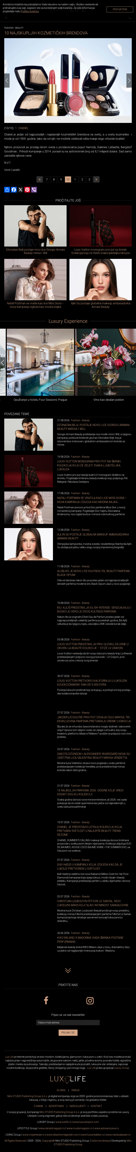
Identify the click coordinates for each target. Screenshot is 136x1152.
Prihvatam (120, 9)
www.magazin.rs (52, 1128)
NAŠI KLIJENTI (77, 1106)
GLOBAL (61, 1090)
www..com (86, 1122)
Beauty (19, 27)
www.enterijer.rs (34, 1134)
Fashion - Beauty (80, 420)
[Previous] (7, 80)
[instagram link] (90, 1000)
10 (68, 179)
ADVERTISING (56, 1106)
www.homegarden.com (63, 1134)
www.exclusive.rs (106, 1128)
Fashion (8, 27)
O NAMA (38, 1106)
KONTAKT (96, 1106)
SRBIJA (75, 1090)
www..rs (63, 1122)
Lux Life (9, 1056)
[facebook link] (46, 1000)
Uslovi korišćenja (100, 1140)
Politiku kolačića (30, 11)
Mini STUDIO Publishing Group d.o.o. (27, 1096)
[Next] (129, 80)
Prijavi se (68, 1032)
